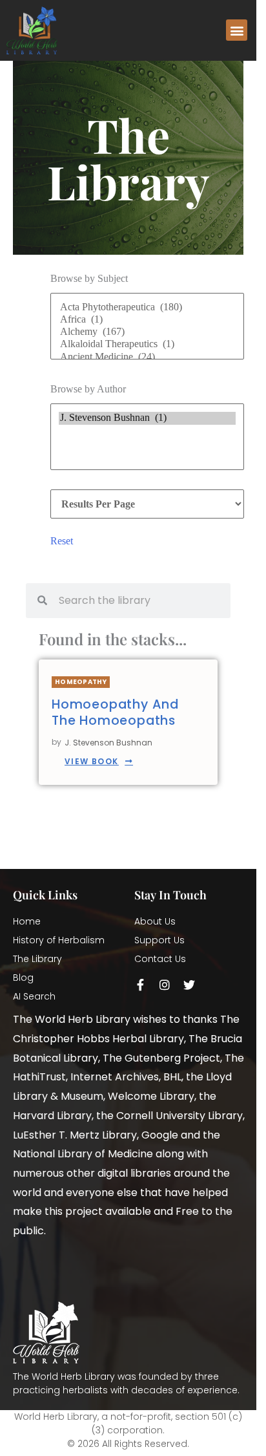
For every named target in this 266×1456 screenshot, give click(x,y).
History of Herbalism (59, 940)
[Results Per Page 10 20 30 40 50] (147, 504)
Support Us (159, 940)
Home (27, 921)
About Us (155, 921)
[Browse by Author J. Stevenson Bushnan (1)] (147, 439)
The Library (37, 958)
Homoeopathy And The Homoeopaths (115, 712)
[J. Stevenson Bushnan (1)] (147, 418)
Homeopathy (81, 682)
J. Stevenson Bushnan (108, 742)
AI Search (34, 996)
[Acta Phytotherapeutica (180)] (147, 307)
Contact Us (160, 958)
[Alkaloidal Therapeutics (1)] (147, 344)
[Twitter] (189, 984)
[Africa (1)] (147, 320)
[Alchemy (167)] (147, 332)
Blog (23, 977)
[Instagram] (164, 984)
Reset (61, 540)
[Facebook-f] (140, 984)
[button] (236, 30)
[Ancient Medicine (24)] (147, 357)
